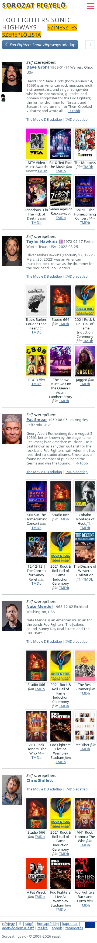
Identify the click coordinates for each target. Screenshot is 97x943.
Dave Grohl (37, 67)
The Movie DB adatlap (44, 119)
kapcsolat (70, 923)
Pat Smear (36, 419)
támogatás (74, 927)
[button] (90, 5)
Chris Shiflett (39, 780)
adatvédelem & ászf (18, 927)
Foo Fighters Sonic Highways (37, 23)
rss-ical (42, 927)
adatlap (42, 44)
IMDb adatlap (76, 119)
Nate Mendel (39, 606)
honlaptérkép (48, 923)
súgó (29, 923)
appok (57, 927)
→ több (74, 111)
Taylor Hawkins (41, 241)
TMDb (42, 171)
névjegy (8, 923)
